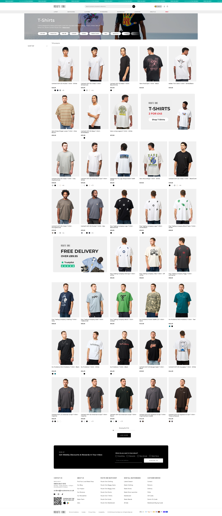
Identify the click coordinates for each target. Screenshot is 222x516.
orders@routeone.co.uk (64, 490)
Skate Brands (128, 499)
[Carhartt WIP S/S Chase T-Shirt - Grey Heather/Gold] (65, 159)
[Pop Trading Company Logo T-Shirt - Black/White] (124, 206)
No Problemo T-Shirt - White (90, 367)
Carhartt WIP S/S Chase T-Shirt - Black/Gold (182, 178)
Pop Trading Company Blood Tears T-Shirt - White (182, 226)
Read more (66, 27)
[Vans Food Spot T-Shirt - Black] (153, 63)
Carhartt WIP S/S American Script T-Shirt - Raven (123, 415)
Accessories (103, 11)
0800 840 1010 (60, 483)
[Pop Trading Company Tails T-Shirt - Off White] (153, 254)
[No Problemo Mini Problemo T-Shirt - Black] (65, 347)
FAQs (149, 492)
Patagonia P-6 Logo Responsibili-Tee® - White (123, 179)
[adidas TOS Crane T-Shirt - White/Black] (182, 63)
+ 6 (63, 90)
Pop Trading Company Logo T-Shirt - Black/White (121, 226)
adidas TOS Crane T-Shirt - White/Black (181, 83)
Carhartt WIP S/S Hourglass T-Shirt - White (182, 367)
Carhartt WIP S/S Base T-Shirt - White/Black (91, 131)
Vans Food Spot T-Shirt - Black (149, 83)
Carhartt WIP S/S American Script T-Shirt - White (94, 179)
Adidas (126, 33)
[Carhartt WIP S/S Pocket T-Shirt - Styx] (95, 206)
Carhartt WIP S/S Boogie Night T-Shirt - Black (151, 367)
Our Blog (80, 485)
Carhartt (74, 33)
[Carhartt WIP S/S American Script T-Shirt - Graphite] (95, 394)
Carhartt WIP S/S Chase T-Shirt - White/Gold (91, 84)
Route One (53, 33)
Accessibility (102, 512)
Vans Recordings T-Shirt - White (149, 178)
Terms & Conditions (74, 512)
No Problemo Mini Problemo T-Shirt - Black (65, 367)
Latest (56, 11)
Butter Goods (95, 33)
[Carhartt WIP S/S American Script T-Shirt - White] (95, 159)
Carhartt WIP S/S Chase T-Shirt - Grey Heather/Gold (64, 179)
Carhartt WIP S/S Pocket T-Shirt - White (64, 83)
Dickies (84, 33)
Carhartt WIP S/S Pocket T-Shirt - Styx (93, 226)
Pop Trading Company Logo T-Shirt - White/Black (151, 226)
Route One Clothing (107, 481)
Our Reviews (81, 492)
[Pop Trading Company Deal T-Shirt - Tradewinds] (95, 299)
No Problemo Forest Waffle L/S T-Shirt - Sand (152, 320)
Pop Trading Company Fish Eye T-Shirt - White (123, 274)
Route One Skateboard (108, 503)
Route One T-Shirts (106, 495)
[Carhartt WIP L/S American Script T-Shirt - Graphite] (65, 394)
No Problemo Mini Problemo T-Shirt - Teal (182, 319)
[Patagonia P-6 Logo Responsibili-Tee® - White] (124, 159)
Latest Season (128, 481)
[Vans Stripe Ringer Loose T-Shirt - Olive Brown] (65, 111)
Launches (137, 11)
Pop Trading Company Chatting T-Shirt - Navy (64, 320)
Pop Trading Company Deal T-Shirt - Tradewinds (92, 320)
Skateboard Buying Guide (155, 503)
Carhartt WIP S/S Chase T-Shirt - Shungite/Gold (62, 226)
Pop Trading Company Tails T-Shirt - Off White (152, 274)
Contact (149, 481)
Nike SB (64, 33)
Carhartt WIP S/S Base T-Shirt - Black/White (120, 84)
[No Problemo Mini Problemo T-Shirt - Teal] (182, 299)
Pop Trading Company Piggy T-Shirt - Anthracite (180, 274)
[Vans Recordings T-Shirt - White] (153, 159)
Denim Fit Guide (152, 499)
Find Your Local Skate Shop (85, 481)
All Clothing (136, 33)
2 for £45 (42, 33)
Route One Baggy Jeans (108, 485)
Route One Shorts (106, 492)
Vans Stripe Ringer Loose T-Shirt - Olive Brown (64, 131)
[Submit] (133, 6)
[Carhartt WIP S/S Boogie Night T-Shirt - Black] (153, 347)
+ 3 (92, 185)
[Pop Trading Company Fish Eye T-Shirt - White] (124, 254)
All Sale (126, 503)
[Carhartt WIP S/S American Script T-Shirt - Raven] (124, 394)
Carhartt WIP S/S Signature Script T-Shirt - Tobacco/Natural (182, 415)
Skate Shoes (71, 11)
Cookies (83, 512)
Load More (124, 435)
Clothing (87, 11)
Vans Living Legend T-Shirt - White (121, 131)
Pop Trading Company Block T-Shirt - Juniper (122, 320)
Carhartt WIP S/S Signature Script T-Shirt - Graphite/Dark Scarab (152, 415)
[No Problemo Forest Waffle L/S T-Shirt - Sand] (153, 299)
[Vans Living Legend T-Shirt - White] (124, 111)
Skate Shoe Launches (130, 492)
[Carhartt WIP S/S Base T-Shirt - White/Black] (95, 111)
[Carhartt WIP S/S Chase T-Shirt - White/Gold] (95, 63)
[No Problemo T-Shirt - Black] (124, 347)
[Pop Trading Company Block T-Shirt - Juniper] (124, 299)
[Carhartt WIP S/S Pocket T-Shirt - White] (65, 63)
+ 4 (92, 90)
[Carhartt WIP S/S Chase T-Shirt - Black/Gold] (182, 159)
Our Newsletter (82, 495)
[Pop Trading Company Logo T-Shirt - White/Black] (153, 206)
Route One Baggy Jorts (108, 488)
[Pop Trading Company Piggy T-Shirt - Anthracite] (182, 254)
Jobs (78, 503)
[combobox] (110, 6)
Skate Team (80, 499)
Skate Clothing (128, 485)
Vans (105, 33)
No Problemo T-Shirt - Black (119, 367)
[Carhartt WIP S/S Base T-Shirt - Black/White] (124, 63)
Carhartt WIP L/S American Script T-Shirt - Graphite (65, 415)
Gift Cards (150, 495)
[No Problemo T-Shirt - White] (95, 347)
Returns (149, 485)
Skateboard (121, 11)
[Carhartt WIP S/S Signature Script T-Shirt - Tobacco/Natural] (182, 394)
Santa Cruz (115, 33)
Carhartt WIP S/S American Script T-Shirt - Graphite (94, 415)
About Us (153, 11)
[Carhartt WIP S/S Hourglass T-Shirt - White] (182, 347)
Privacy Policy (92, 512)
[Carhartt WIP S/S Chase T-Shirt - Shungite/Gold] (65, 206)
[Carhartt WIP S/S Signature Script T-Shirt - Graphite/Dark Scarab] (153, 394)
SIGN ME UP (153, 460)
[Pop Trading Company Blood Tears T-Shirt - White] (182, 206)
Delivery (149, 488)
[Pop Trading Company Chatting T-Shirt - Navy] (65, 299)
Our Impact (80, 488)
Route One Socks (106, 499)
